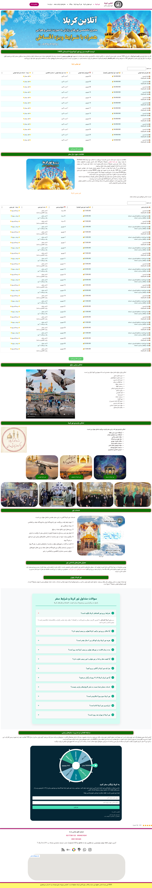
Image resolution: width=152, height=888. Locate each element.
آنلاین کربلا (108, 3)
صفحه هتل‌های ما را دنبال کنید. (77, 569)
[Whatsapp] (84, 849)
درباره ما (50, 4)
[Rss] (63, 849)
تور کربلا (97, 4)
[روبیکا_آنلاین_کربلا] (73, 849)
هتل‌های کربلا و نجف (59, 4)
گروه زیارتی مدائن (108, 6)
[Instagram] (89, 849)
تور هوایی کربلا (87, 4)
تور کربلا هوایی (112, 162)
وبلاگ (70, 4)
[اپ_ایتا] (68, 849)
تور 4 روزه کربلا (78, 4)
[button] (122, 73)
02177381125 (71, 835)
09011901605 (77, 839)
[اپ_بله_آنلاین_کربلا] (79, 849)
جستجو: (148, 68)
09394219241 (82, 835)
